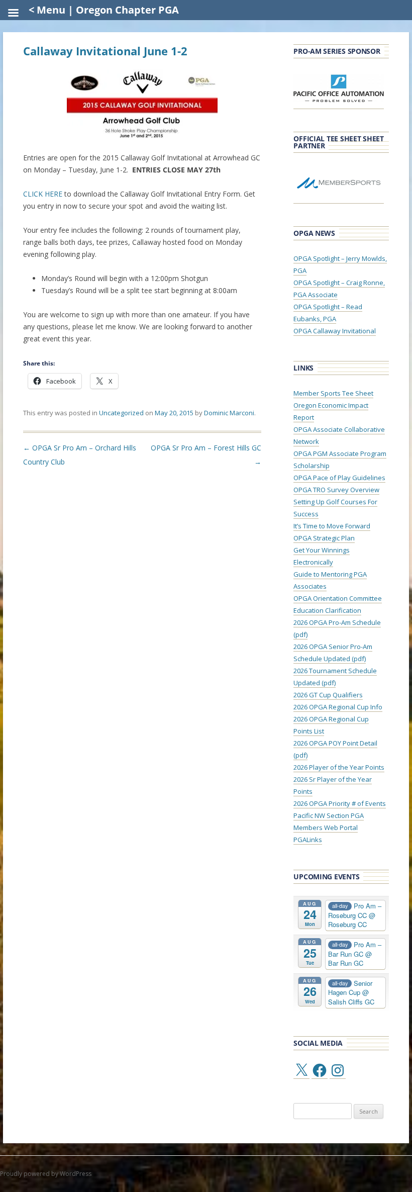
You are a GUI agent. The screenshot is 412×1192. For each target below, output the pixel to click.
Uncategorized (121, 412)
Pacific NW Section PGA (328, 815)
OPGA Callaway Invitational (334, 330)
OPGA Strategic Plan (324, 537)
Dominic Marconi (229, 412)
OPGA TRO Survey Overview (336, 489)
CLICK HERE (42, 194)
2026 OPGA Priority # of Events (339, 803)
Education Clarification (327, 610)
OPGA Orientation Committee (337, 598)
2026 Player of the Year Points (338, 767)
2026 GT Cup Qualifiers (328, 694)
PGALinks (307, 839)
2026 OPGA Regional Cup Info (337, 706)
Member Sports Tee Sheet (333, 393)
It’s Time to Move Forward (331, 525)
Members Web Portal (325, 827)
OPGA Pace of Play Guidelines (339, 477)
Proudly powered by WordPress (45, 1173)
